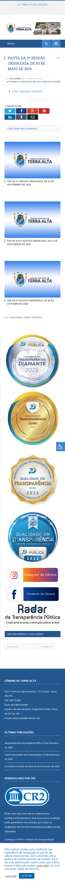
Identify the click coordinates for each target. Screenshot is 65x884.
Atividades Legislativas (19, 81)
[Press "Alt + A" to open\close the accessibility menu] (60, 446)
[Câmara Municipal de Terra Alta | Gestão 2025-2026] (32, 28)
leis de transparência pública (37, 826)
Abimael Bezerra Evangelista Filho (23, 743)
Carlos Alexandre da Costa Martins (31, 8)
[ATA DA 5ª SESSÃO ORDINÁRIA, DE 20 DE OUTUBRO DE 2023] (32, 279)
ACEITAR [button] (26, 875)
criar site (26, 813)
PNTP (20, 839)
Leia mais (42, 865)
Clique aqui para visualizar (27, 91)
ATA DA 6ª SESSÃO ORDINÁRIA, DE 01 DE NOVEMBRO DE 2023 (30, 183)
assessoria (43, 818)
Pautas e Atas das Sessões (46, 81)
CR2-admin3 (15, 78)
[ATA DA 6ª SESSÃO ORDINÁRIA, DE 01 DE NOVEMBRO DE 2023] (32, 160)
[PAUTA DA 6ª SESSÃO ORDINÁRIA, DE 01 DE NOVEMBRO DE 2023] (32, 219)
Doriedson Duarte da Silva (19, 766)
